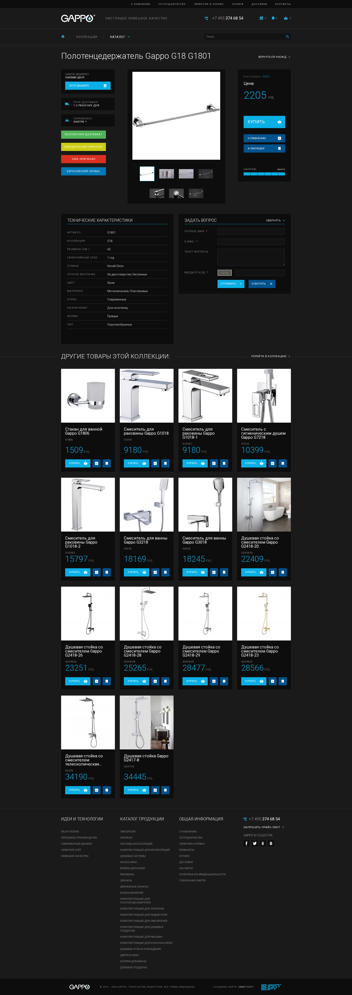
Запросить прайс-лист (261, 827)
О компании (140, 4)
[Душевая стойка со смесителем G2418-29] (205, 613)
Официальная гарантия (83, 146)
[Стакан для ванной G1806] (88, 396)
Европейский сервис (83, 171)
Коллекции (87, 37)
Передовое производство (79, 837)
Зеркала (126, 880)
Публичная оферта (192, 880)
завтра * (83, 120)
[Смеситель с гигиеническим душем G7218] (264, 396)
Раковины (127, 874)
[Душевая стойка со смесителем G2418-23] (264, 613)
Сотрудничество (172, 4)
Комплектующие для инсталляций (145, 849)
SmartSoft (246, 987)
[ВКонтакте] (271, 843)
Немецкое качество (75, 856)
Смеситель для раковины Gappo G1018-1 (199, 433)
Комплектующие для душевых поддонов (141, 928)
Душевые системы (133, 856)
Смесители (127, 831)
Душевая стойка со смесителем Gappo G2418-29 (201, 651)
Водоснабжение (131, 892)
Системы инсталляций (136, 843)
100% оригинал (84, 159)
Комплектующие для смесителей (143, 920)
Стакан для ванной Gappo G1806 (83, 431)
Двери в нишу (129, 955)
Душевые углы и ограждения (140, 949)
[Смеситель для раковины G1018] (147, 396)
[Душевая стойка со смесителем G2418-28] (147, 613)
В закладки (256, 148)
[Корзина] (286, 18)
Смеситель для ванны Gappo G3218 (145, 540)
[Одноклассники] (263, 843)
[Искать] (287, 36)
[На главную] (63, 36)
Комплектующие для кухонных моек (146, 942)
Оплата (237, 4)
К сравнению (257, 138)
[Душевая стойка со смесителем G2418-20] (264, 505)
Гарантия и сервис (209, 4)
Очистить (259, 283)
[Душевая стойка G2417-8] (147, 722)
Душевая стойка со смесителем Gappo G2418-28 (143, 651)
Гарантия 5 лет (71, 849)
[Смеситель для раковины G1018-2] (88, 505)
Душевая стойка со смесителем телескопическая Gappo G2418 (84, 760)
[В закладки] (107, 463)
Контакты (283, 4)
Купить (256, 121)
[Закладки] (273, 18)
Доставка (259, 4)
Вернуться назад (272, 56)
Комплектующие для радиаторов (143, 914)
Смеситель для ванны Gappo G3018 (204, 540)
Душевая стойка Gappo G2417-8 (146, 758)
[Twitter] (255, 843)
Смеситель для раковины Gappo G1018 (146, 431)
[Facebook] (246, 843)
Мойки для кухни (132, 868)
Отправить (228, 283)
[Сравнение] (261, 18)
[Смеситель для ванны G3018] (205, 505)
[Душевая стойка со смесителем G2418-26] (88, 613)
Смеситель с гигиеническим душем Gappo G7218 (263, 433)
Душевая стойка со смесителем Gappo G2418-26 (84, 651)
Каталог (118, 37)
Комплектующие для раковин (141, 936)
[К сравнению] (96, 463)
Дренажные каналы (134, 886)
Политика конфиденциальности (202, 874)
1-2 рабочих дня (86, 104)
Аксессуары (128, 862)
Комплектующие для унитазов (142, 908)
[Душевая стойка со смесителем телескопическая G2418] (88, 722)
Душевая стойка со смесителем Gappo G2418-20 (260, 542)
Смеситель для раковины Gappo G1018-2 (81, 542)
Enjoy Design (70, 831)
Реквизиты (186, 849)
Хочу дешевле (79, 85)
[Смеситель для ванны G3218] (147, 505)
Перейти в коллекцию (268, 356)
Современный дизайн (76, 843)
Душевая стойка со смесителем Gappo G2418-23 (260, 651)
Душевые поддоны (133, 967)
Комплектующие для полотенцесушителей (135, 900)
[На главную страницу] (78, 18)
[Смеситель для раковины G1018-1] (205, 396)
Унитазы (126, 837)
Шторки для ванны (133, 961)
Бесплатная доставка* (83, 134)
